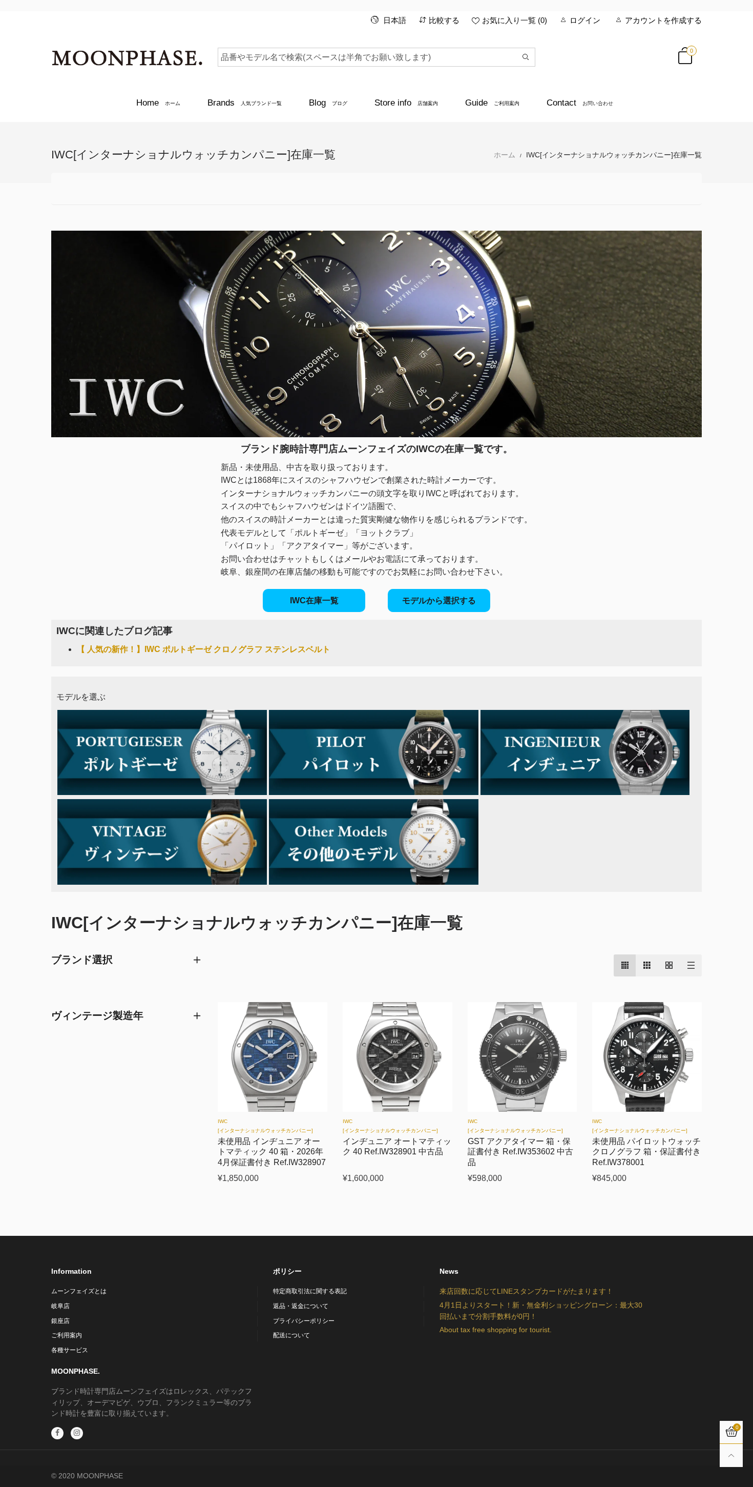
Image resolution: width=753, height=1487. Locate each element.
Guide (492, 103)
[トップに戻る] (731, 1455)
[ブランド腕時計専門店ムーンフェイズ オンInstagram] (77, 1433)
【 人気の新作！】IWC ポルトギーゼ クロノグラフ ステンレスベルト (203, 649)
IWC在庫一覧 (314, 600)
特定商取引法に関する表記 (310, 1291)
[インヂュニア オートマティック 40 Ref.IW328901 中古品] (397, 1057)
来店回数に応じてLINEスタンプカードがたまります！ (526, 1291)
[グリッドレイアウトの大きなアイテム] (647, 965)
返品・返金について (300, 1306)
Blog (328, 103)
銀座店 (60, 1321)
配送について (291, 1335)
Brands (244, 103)
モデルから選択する (439, 600)
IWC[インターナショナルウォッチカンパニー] (265, 1125)
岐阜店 (60, 1306)
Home (158, 103)
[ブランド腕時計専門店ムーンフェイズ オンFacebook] (57, 1433)
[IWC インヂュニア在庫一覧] (585, 753)
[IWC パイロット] (373, 753)
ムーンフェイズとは (79, 1291)
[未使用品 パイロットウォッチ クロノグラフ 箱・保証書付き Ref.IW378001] (647, 1057)
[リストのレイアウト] (691, 965)
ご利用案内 (66, 1335)
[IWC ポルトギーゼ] (162, 753)
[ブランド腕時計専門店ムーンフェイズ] (126, 55)
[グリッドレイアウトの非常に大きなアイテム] (669, 965)
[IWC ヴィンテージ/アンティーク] (162, 842)
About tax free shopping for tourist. (496, 1330)
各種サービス (69, 1350)
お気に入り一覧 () (514, 20)
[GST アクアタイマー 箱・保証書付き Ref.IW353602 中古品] (522, 1057)
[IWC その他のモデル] (373, 842)
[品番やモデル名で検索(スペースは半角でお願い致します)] (526, 57)
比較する (444, 20)
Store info (406, 103)
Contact (580, 103)
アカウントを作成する (663, 20)
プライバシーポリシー (303, 1321)
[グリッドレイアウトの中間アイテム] (625, 965)
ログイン (585, 20)
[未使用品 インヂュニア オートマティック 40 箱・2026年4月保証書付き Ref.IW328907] (272, 1057)
